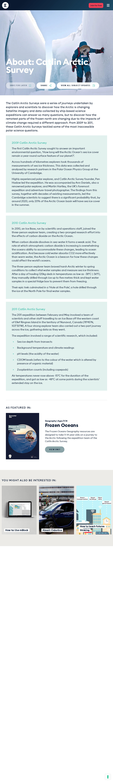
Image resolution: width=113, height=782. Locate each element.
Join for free (96, 5)
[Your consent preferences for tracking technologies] (108, 777)
